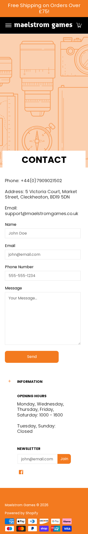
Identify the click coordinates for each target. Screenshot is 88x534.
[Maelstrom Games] (43, 25)
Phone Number (19, 267)
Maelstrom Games (20, 505)
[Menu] (8, 25)
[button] (79, 25)
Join (64, 459)
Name (10, 224)
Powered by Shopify (21, 513)
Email (10, 245)
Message (13, 288)
